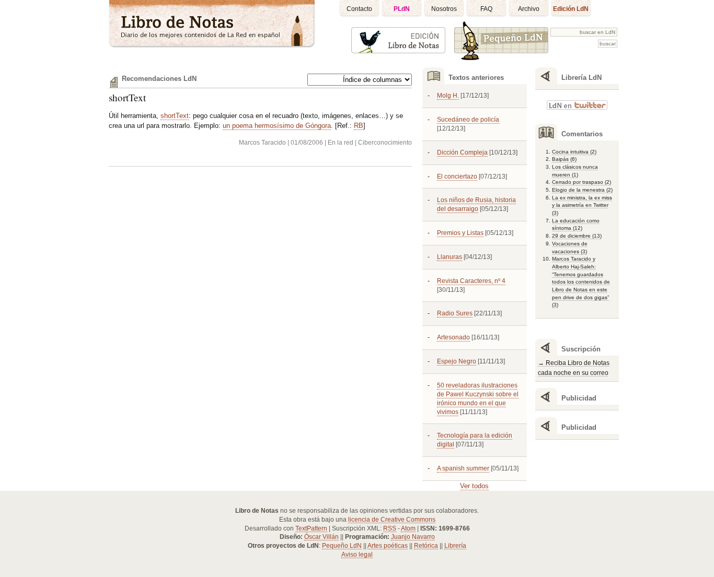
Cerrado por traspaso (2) (581, 182)
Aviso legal (357, 554)
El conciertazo (457, 176)
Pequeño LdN (342, 546)
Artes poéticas (387, 546)
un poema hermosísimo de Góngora (277, 125)
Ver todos (474, 486)
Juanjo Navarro (413, 537)
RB (358, 125)
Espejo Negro (456, 361)
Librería (455, 546)
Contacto (359, 9)
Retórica (426, 546)
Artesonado (453, 337)
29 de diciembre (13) (577, 236)
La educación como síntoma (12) (576, 224)
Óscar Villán (321, 537)
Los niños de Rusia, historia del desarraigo (476, 204)
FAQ (486, 9)
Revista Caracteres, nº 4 (471, 281)
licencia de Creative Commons (391, 519)
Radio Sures (455, 313)
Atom (408, 528)
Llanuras (449, 257)
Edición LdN (571, 9)
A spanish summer (463, 468)
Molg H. (448, 95)
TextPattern (311, 528)
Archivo (528, 9)
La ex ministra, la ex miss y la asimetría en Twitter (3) (582, 205)
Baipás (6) (564, 159)
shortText (127, 97)
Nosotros (444, 9)
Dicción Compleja (462, 152)
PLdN (402, 9)
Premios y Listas (460, 233)
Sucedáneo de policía (468, 119)
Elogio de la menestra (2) (582, 190)
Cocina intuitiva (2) (574, 152)
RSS (389, 528)
